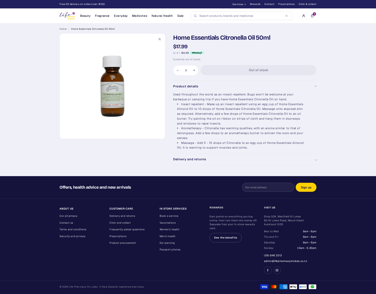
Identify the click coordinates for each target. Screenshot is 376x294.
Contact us (66, 222)
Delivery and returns (189, 159)
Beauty (85, 16)
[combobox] (240, 16)
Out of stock (258, 70)
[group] (112, 86)
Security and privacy (73, 236)
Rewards (255, 4)
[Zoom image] (159, 39)
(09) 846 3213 (273, 255)
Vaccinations (168, 222)
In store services (173, 208)
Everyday (121, 16)
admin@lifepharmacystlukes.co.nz (285, 261)
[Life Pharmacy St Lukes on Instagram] (277, 270)
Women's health (169, 229)
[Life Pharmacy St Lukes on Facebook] (267, 270)
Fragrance (102, 16)
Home (63, 28)
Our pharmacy (68, 216)
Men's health (168, 236)
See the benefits (225, 237)
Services (237, 4)
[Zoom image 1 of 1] (112, 86)
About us (67, 208)
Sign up (306, 187)
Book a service (169, 216)
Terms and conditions (73, 229)
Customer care (121, 208)
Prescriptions (286, 4)
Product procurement (122, 243)
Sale (180, 16)
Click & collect (307, 4)
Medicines (139, 16)
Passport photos (170, 249)
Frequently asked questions (127, 229)
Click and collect (120, 222)
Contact (269, 4)
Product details (185, 86)
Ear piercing (167, 243)
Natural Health (162, 16)
